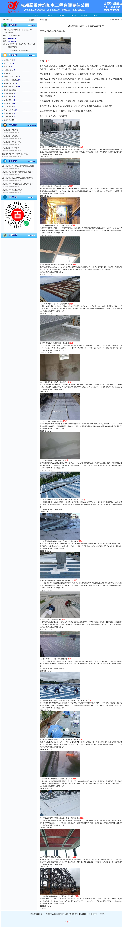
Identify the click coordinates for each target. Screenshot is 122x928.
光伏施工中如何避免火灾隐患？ (13, 190)
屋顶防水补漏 (8, 93)
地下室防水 (8, 63)
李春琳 (102, 914)
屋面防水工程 (8, 103)
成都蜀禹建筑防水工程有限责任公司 (52, 154)
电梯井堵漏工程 (9, 83)
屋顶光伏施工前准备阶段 (10, 148)
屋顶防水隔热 (8, 60)
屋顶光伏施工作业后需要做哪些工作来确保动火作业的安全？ (19, 178)
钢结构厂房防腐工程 (11, 77)
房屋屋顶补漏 (8, 117)
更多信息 (43, 908)
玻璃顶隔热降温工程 (11, 87)
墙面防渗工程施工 (10, 90)
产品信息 (48, 15)
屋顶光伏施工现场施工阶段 (11, 142)
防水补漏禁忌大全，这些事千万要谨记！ (16, 154)
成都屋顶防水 (8, 100)
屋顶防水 (7, 67)
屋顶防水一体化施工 (11, 80)
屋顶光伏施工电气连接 (10, 136)
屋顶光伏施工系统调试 (10, 130)
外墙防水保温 (8, 70)
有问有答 (84, 15)
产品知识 (72, 15)
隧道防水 (7, 73)
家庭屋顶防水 (8, 113)
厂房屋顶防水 (8, 107)
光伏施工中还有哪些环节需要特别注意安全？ (17, 172)
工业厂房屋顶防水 (10, 120)
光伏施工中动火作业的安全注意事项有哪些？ (17, 184)
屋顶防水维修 (8, 97)
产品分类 (60, 15)
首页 (36, 15)
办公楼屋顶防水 (9, 110)
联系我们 (97, 15)
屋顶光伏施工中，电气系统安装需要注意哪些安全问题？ (19, 166)
